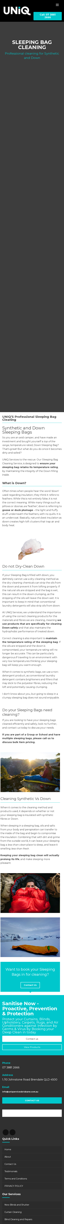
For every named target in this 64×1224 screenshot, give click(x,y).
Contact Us (30, 985)
